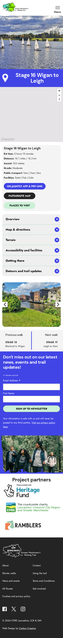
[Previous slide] (5, 304)
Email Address (12, 380)
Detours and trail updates (24, 271)
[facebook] (4, 610)
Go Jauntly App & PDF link (24, 186)
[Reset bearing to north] (59, 99)
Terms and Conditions (44, 581)
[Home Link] (22, 557)
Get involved (39, 588)
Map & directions (18, 229)
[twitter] (13, 610)
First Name (8, 393)
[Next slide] (58, 304)
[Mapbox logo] (7, 139)
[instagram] (23, 610)
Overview (12, 219)
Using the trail (40, 573)
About (5, 565)
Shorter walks (9, 573)
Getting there (15, 260)
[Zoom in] (59, 91)
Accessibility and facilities (24, 250)
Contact (37, 565)
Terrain (11, 240)
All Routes (7, 588)
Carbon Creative (27, 628)
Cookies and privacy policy (16, 596)
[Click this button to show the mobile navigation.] (58, 7)
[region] (31, 114)
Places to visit (19, 205)
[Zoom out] (59, 95)
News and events (11, 581)
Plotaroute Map (20, 196)
